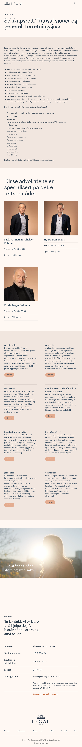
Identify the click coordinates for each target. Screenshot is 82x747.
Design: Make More (41, 743)
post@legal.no (39, 670)
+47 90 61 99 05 (18, 249)
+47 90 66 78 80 (19, 311)
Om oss (7, 731)
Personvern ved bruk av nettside (45, 694)
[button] (74, 3)
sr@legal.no (55, 252)
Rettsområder (38, 731)
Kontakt (64, 731)
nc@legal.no (16, 255)
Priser (76, 731)
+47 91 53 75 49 (57, 245)
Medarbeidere (21, 731)
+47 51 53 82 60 (39, 653)
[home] (13, 3)
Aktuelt (52, 731)
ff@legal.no (16, 317)
